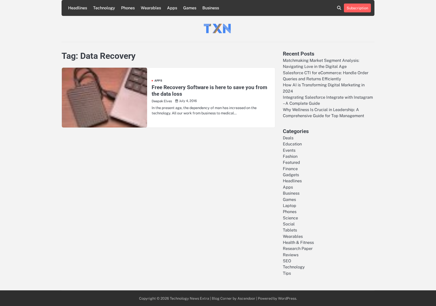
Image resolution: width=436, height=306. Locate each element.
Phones (128, 8)
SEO (287, 261)
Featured (291, 162)
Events (289, 150)
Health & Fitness (298, 242)
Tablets (290, 230)
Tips (287, 273)
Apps (172, 8)
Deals (288, 138)
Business (210, 8)
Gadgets (291, 174)
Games (189, 8)
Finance (290, 168)
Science (290, 218)
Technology (104, 8)
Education (292, 144)
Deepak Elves (162, 101)
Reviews (290, 254)
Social (289, 224)
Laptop (289, 205)
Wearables (151, 8)
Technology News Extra (189, 298)
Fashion (290, 156)
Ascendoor (246, 298)
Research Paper (298, 248)
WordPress (287, 298)
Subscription (357, 8)
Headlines (77, 8)
